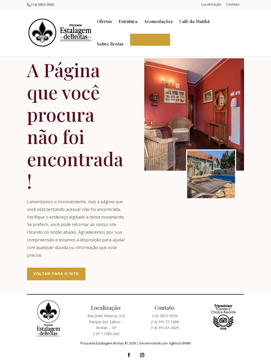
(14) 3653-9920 (165, 315)
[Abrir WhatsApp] (258, 350)
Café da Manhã (194, 22)
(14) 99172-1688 (165, 321)
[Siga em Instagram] (142, 355)
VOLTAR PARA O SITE (56, 274)
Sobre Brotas (110, 44)
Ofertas (104, 22)
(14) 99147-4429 (165, 327)
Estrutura (128, 22)
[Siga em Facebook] (128, 355)
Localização (211, 5)
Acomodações (158, 22)
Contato (232, 5)
